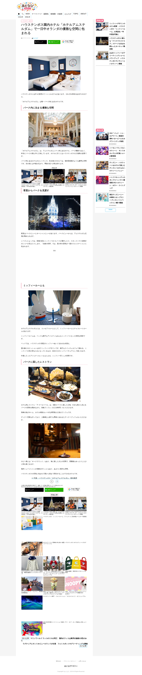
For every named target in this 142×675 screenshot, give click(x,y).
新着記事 (27, 17)
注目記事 (20, 17)
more (110, 209)
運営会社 (58, 661)
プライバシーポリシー (70, 661)
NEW (28, 14)
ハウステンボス (27, 21)
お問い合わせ (82, 661)
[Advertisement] (54, 51)
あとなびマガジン (71, 666)
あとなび (35, 38)
